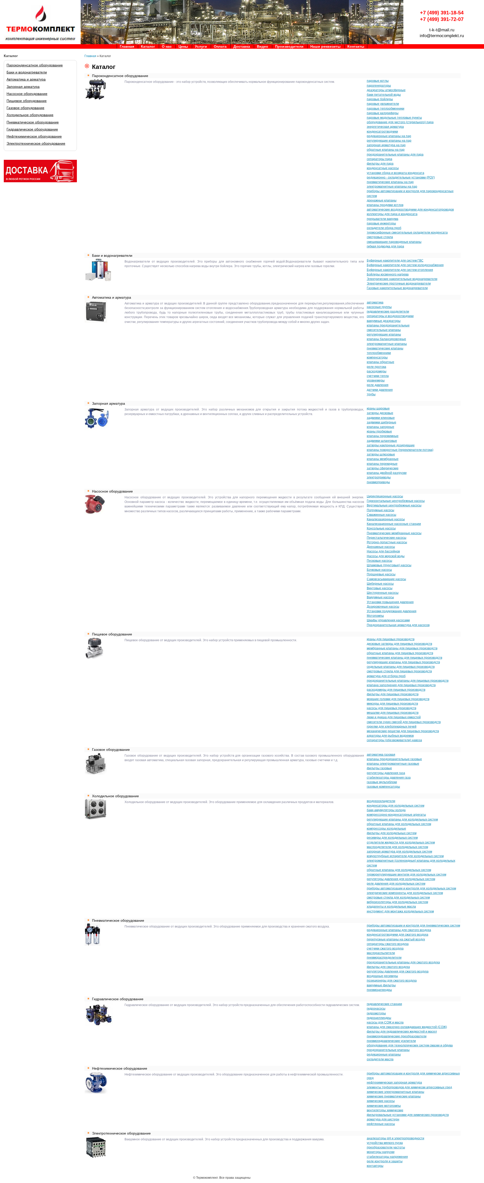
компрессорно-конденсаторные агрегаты (396, 814)
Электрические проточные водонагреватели (399, 283)
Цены (183, 46)
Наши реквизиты (325, 46)
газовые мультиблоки (382, 782)
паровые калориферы (383, 113)
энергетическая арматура (385, 126)
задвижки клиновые (381, 418)
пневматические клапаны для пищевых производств (404, 657)
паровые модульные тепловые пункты (394, 117)
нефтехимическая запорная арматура (394, 1082)
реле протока (376, 367)
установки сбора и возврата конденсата (395, 173)
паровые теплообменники (385, 108)
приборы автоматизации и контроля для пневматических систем (413, 925)
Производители (289, 46)
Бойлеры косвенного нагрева (388, 274)
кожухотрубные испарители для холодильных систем (405, 856)
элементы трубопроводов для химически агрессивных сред (409, 1087)
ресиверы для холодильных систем (392, 837)
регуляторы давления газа (386, 773)
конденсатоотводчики (382, 131)
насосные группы (379, 307)
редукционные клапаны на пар (389, 136)
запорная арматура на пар (386, 145)
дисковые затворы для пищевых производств (399, 644)
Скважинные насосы (381, 515)
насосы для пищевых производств (391, 708)
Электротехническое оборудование (36, 143)
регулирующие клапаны (384, 334)
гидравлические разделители (388, 311)
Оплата (220, 46)
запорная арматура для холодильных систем (399, 851)
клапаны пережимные (383, 436)
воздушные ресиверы (382, 976)
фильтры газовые (379, 768)
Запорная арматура (23, 87)
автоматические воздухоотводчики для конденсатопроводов (410, 209)
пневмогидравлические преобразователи (397, 1036)
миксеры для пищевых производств (392, 703)
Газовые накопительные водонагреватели (397, 288)
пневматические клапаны (385, 348)
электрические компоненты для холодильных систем (405, 893)
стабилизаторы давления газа (389, 777)
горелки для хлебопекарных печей (391, 726)
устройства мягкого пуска (385, 1143)
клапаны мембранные (383, 459)
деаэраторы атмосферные (386, 90)
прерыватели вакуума (382, 219)
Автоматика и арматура (26, 79)
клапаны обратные (380, 362)
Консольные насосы (381, 528)
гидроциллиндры (379, 1018)
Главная (127, 46)
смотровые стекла (380, 237)
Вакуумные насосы (380, 597)
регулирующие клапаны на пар (389, 140)
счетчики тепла (378, 376)
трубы (371, 394)
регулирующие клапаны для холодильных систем (402, 819)
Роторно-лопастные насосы (387, 542)
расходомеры (376, 371)
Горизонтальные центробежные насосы (396, 501)
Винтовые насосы (379, 588)
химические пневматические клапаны (394, 1096)
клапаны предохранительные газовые (394, 759)
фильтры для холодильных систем (391, 833)
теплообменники (379, 353)
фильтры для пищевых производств (392, 694)
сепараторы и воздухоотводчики (390, 316)
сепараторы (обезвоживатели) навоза (394, 740)
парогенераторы (379, 85)
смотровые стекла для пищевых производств (399, 671)
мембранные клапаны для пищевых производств (402, 648)
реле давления (377, 385)
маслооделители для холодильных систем (397, 847)
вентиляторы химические (385, 1110)
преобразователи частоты (386, 1147)
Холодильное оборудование (30, 115)
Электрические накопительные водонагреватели (402, 279)
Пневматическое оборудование (33, 122)
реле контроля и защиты (385, 1161)
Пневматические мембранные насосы (394, 533)
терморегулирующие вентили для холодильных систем (406, 874)
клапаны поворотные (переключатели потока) (400, 450)
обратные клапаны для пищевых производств (400, 653)
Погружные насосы (380, 510)
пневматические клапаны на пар (390, 182)
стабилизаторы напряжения (387, 1157)
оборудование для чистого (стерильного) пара (400, 122)
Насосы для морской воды (386, 556)
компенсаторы (377, 357)
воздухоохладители (381, 801)
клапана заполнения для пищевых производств (401, 685)
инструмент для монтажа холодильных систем (400, 911)
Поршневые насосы (381, 574)
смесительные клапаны (384, 330)
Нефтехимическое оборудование (34, 136)
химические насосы (381, 1101)
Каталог (148, 46)
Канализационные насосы (386, 519)
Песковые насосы (379, 560)
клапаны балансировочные (386, 339)
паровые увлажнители (383, 104)
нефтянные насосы (381, 1124)
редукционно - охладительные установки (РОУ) (401, 177)
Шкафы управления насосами (388, 620)
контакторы (375, 1166)
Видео (262, 46)
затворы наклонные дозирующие (391, 445)
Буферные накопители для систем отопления (400, 270)
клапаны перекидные (382, 464)
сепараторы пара (379, 159)
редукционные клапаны (384, 1054)
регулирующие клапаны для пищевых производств (403, 662)
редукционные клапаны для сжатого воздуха (399, 930)
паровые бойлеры (380, 99)
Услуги (201, 46)
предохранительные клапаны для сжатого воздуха (403, 962)
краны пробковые (379, 431)
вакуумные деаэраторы (384, 321)
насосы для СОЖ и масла (385, 1022)
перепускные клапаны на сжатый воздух (396, 939)
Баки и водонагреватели (27, 72)
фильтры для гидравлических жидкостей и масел (402, 1031)
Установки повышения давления (390, 602)
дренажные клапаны (382, 200)
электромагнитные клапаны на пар (392, 186)
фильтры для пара (380, 163)
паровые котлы (378, 81)
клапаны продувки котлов (385, 205)
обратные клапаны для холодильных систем (399, 824)
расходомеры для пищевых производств (396, 689)
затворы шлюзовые (381, 454)
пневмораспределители (384, 957)
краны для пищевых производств (390, 639)
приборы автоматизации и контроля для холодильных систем (411, 888)
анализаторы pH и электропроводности (395, 1138)
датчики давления (380, 390)
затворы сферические (383, 468)
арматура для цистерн (383, 1119)
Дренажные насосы (381, 547)
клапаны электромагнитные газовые (393, 763)
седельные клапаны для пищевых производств (401, 666)
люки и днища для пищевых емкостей (394, 717)
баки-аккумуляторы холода (386, 810)
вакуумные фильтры (381, 985)
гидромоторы (376, 1013)
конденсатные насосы (383, 168)
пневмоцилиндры (379, 990)
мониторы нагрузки (381, 1152)
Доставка (241, 46)
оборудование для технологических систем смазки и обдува (410, 1045)
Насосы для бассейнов (383, 551)
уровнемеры (376, 380)
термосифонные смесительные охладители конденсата (407, 232)
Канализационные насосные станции (394, 524)
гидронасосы (376, 1008)
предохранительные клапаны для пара (395, 154)
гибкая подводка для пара (385, 246)
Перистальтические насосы (386, 537)
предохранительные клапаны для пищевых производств (407, 680)
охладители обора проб (384, 228)
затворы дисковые (380, 413)
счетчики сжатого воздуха (385, 948)
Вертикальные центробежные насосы (394, 505)
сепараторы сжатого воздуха (388, 944)
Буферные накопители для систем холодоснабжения (405, 265)
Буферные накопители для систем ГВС (395, 260)
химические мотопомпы (384, 1106)
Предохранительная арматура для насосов (398, 625)
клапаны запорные (380, 427)
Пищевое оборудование (27, 101)
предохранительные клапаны (388, 1050)
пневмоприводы (378, 482)
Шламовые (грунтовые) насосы (389, 565)
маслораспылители (381, 953)
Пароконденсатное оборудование (35, 65)
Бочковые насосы (379, 570)
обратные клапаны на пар (386, 149)
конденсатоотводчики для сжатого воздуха (397, 934)
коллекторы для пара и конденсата (392, 214)
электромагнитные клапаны (387, 344)
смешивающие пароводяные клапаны (394, 242)
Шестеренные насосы (383, 593)
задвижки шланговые (382, 441)
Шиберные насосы (380, 583)
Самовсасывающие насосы (386, 579)
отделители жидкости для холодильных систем (401, 842)
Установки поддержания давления (391, 611)
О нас (167, 46)
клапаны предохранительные (388, 325)
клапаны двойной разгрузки (387, 473)
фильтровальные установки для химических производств (408, 1115)
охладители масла (380, 1059)
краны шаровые (378, 408)
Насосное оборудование (27, 94)
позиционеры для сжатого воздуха (392, 980)
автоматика (375, 302)
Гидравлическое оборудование (32, 129)
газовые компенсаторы (383, 786)
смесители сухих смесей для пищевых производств (404, 722)
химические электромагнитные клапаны (395, 1092)
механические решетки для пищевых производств (403, 731)
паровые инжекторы (381, 223)
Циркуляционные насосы (385, 496)
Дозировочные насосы (383, 606)
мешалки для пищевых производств (392, 712)
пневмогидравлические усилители (391, 1041)
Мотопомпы (375, 616)
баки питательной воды (384, 94)
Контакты (355, 46)
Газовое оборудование (25, 108)
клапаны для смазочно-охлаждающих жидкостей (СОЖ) (407, 1027)
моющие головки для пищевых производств (398, 699)
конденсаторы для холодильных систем (395, 805)
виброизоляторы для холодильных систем (397, 902)
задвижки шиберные (381, 422)
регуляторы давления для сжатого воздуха (398, 971)
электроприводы (379, 477)
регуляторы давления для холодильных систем (401, 879)
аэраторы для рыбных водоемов (390, 735)
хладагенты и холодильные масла (391, 906)
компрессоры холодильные (386, 828)
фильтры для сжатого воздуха (388, 967)
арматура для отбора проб (386, 676)
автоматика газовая (381, 754)
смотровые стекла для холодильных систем (398, 897)
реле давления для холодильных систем (396, 883)
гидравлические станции (384, 1004)
